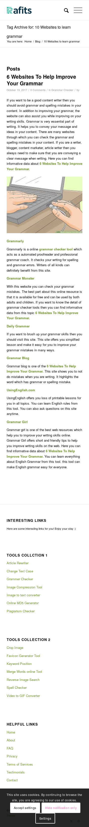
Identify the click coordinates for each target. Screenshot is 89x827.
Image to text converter (23, 595)
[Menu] (75, 10)
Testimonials (16, 772)
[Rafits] (37, 10)
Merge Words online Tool (24, 671)
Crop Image (15, 647)
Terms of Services (20, 764)
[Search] (64, 10)
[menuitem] (64, 10)
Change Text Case (20, 571)
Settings (45, 818)
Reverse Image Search (23, 679)
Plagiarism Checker (21, 611)
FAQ (10, 748)
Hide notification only (61, 808)
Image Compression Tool (24, 587)
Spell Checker (17, 687)
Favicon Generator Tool (23, 655)
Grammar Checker (62, 90)
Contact (12, 780)
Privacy (12, 756)
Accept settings (25, 808)
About (11, 740)
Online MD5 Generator (23, 603)
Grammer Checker (20, 579)
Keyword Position (19, 663)
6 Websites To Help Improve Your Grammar (41, 80)
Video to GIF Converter (23, 695)
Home (11, 732)
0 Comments (37, 90)
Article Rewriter (17, 563)
